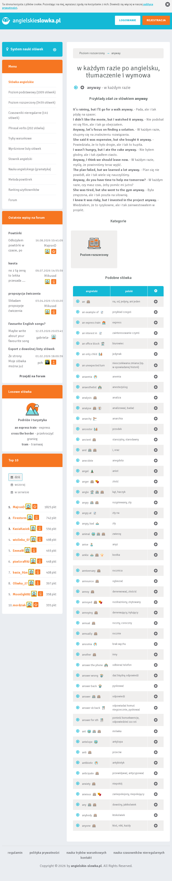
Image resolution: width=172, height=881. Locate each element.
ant (84, 731)
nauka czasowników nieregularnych (138, 853)
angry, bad (88, 523)
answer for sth (90, 720)
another (86, 654)
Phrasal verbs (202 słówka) (26, 128)
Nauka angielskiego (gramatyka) (29, 169)
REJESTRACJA (156, 20)
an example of (90, 312)
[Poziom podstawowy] (89, 450)
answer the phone (92, 665)
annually (87, 633)
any (84, 805)
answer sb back (91, 708)
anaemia (87, 377)
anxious (86, 794)
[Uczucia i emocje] (97, 481)
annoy (85, 591)
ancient (86, 439)
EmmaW (18, 551)
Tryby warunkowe (20, 138)
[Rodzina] (100, 354)
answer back (89, 686)
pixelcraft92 (21, 561)
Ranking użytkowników (23, 190)
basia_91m (20, 572)
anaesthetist (89, 387)
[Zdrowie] (95, 377)
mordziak (19, 605)
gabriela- (42, 338)
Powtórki (15, 233)
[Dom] (102, 343)
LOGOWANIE (127, 20)
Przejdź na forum (32, 376)
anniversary (88, 571)
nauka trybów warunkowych (86, 853)
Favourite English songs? (27, 324)
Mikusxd (50, 276)
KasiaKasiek (21, 529)
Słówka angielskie (21, 82)
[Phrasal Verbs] (103, 708)
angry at (86, 513)
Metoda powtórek (20, 179)
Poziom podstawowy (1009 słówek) (32, 92)
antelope (87, 742)
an (83, 301)
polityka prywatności (44, 853)
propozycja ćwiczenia (24, 293)
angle (85, 492)
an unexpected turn (93, 365)
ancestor (87, 429)
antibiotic (87, 763)
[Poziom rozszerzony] (88, 301)
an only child (89, 354)
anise (85, 544)
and (84, 450)
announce (88, 581)
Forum (12, 200)
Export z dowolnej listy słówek (31, 349)
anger (85, 481)
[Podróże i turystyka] (104, 322)
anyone (86, 826)
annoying (87, 612)
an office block (90, 343)
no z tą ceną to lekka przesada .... (17, 275)
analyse (86, 408)
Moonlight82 (21, 594)
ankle (85, 555)
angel (85, 471)
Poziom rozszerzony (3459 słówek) (31, 102)
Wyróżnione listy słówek (24, 149)
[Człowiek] (97, 523)
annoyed (87, 602)
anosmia (87, 644)
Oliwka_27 (20, 583)
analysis (87, 398)
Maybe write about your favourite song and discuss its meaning (18, 341)
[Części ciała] (102, 555)
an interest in (89, 333)
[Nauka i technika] (99, 408)
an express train (91, 322)
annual (86, 623)
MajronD (50, 245)
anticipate (88, 773)
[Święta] (92, 471)
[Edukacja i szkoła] (101, 675)
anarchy (86, 418)
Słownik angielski (20, 159)
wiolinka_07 (21, 540)
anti (84, 752)
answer (86, 696)
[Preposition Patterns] (102, 312)
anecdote (87, 460)
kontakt (86, 858)
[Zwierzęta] (93, 534)
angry (85, 502)
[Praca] (100, 387)
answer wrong (90, 675)
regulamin (15, 853)
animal (86, 534)
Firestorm (19, 518)
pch (40, 363)
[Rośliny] (91, 544)
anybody (87, 815)
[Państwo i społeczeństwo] (94, 418)
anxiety (86, 784)
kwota (12, 263)
